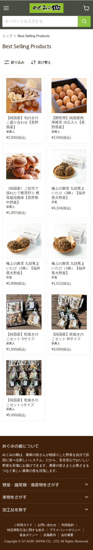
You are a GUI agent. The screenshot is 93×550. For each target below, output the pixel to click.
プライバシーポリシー (65, 530)
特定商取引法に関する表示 (25, 530)
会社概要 (67, 535)
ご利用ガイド (23, 525)
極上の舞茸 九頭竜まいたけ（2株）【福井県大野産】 (23, 268)
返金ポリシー (29, 535)
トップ (7, 36)
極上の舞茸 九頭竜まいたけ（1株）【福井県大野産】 (69, 268)
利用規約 (68, 525)
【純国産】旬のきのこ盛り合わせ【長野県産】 (22, 122)
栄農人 (10, 131)
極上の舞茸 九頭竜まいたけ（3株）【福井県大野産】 (69, 193)
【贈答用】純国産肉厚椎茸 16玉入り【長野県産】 (68, 122)
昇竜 (54, 202)
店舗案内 (49, 535)
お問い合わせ (47, 525)
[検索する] (84, 21)
